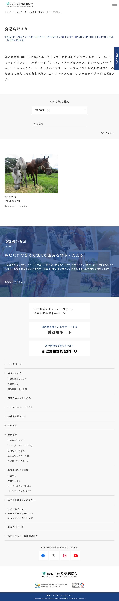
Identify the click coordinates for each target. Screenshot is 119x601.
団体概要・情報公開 (17, 389)
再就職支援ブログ (17, 416)
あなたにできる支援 (18, 469)
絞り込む (38, 123)
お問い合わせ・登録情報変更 (23, 535)
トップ (8, 12)
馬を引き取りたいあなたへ (21, 500)
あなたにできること (15, 281)
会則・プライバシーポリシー (59, 595)
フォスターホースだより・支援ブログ (32, 12)
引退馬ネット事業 (16, 450)
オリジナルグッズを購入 (19, 486)
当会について (15, 373)
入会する (12, 476)
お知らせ (12, 425)
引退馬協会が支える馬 (19, 398)
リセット (109, 132)
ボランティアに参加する (19, 491)
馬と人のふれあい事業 (18, 456)
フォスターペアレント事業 (20, 445)
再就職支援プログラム (18, 461)
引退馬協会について (17, 379)
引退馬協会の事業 (16, 440)
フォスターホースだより (20, 407)
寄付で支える (14, 481)
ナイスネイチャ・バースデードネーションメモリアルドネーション (20, 513)
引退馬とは (13, 384)
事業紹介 (12, 434)
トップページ (15, 363)
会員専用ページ (16, 526)
